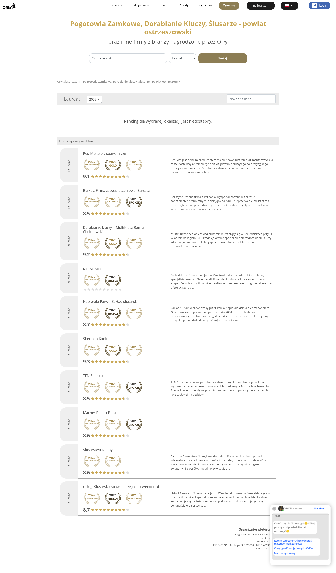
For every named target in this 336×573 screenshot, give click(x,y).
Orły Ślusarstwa (67, 81)
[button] (289, 6)
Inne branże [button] (258, 5)
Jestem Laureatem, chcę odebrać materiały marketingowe (293, 542)
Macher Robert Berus (100, 412)
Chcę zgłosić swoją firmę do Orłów (293, 548)
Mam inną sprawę (284, 553)
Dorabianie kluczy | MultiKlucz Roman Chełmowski (114, 229)
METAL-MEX (92, 268)
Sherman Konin (95, 338)
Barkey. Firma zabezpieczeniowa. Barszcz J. (118, 190)
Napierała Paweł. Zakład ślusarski (110, 301)
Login (322, 5)
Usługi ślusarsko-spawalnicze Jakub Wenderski (121, 486)
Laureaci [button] (116, 5)
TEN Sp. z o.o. (94, 375)
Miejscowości (141, 5)
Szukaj (222, 58)
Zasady (183, 5)
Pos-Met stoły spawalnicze (104, 153)
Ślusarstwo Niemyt (98, 449)
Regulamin (205, 5)
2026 (93, 99)
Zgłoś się (229, 5)
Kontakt (165, 5)
